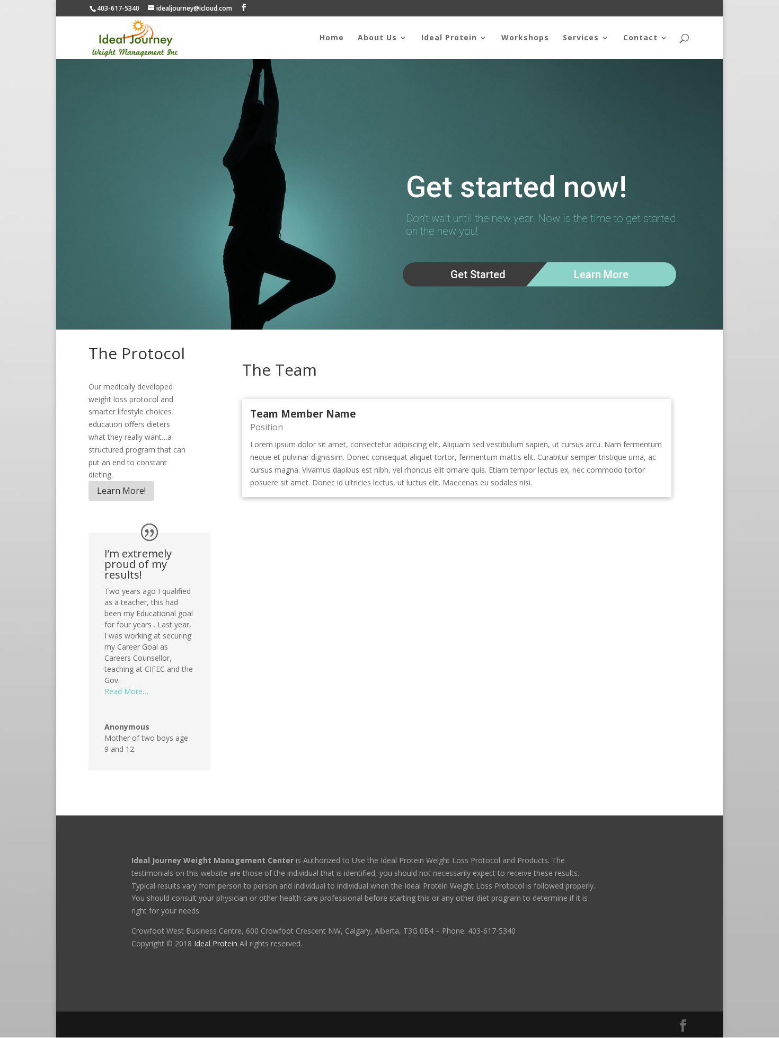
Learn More (601, 274)
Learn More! (121, 490)
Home (332, 38)
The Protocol (136, 353)
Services (581, 38)
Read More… (126, 691)
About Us (377, 38)
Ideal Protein (449, 38)
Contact (640, 38)
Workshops (525, 38)
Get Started (478, 274)
